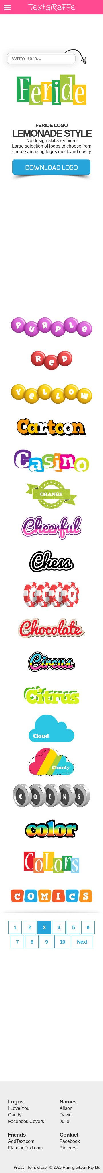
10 (62, 942)
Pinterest (69, 1147)
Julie (64, 1121)
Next (82, 942)
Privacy (19, 1167)
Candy (14, 1114)
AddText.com (21, 1141)
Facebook (70, 1141)
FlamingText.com (25, 1147)
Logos (15, 1102)
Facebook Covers (26, 1121)
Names (68, 1102)
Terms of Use (36, 1167)
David (66, 1114)
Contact (69, 1135)
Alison (66, 1108)
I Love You (18, 1108)
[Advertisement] (53, 30)
